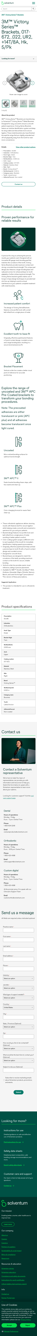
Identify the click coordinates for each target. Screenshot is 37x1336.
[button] (10, 1331)
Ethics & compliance (8, 1255)
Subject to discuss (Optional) (13, 1067)
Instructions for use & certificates (13, 1280)
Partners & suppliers (8, 1247)
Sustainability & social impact (11, 1251)
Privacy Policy (26, 1320)
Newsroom (5, 1258)
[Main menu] (33, 3)
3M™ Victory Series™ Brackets (13, 15)
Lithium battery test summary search (14, 1284)
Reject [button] (28, 1325)
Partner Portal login (8, 1298)
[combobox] (18, 9)
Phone (5, 965)
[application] (18, 81)
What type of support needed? (14, 994)
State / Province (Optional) (12, 1023)
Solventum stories (8, 1268)
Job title (6, 985)
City (5, 1014)
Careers (4, 1239)
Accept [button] (9, 1325)
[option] (18, 83)
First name (7, 936)
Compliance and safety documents (13, 1276)
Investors (5, 1243)
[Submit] (33, 9)
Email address (8, 956)
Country (6, 1004)
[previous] (4, 83)
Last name (7, 946)
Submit (18, 1092)
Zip (4, 1033)
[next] (32, 83)
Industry (6, 975)
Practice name (8, 927)
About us (5, 1235)
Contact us (5, 1294)
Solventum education (9, 1272)
